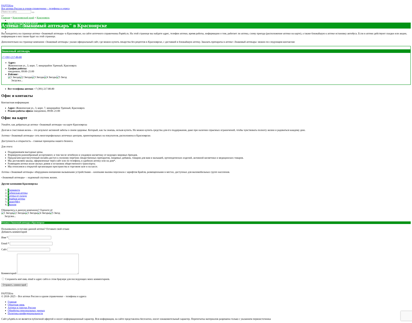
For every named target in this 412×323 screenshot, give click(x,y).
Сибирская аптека (18, 193)
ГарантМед (14, 201)
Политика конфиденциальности (25, 313)
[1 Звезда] (14, 77)
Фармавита (14, 190)
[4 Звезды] (50, 77)
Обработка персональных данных (26, 310)
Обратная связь (16, 304)
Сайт (4, 249)
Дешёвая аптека (16, 198)
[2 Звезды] (26, 77)
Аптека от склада (17, 195)
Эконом (12, 204)
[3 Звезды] (38, 77)
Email (5, 243)
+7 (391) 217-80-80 (12, 57)
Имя (4, 237)
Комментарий (8, 273)
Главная (12, 301)
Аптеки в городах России (22, 307)
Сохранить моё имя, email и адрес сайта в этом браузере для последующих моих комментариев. (57, 279)
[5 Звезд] (61, 77)
